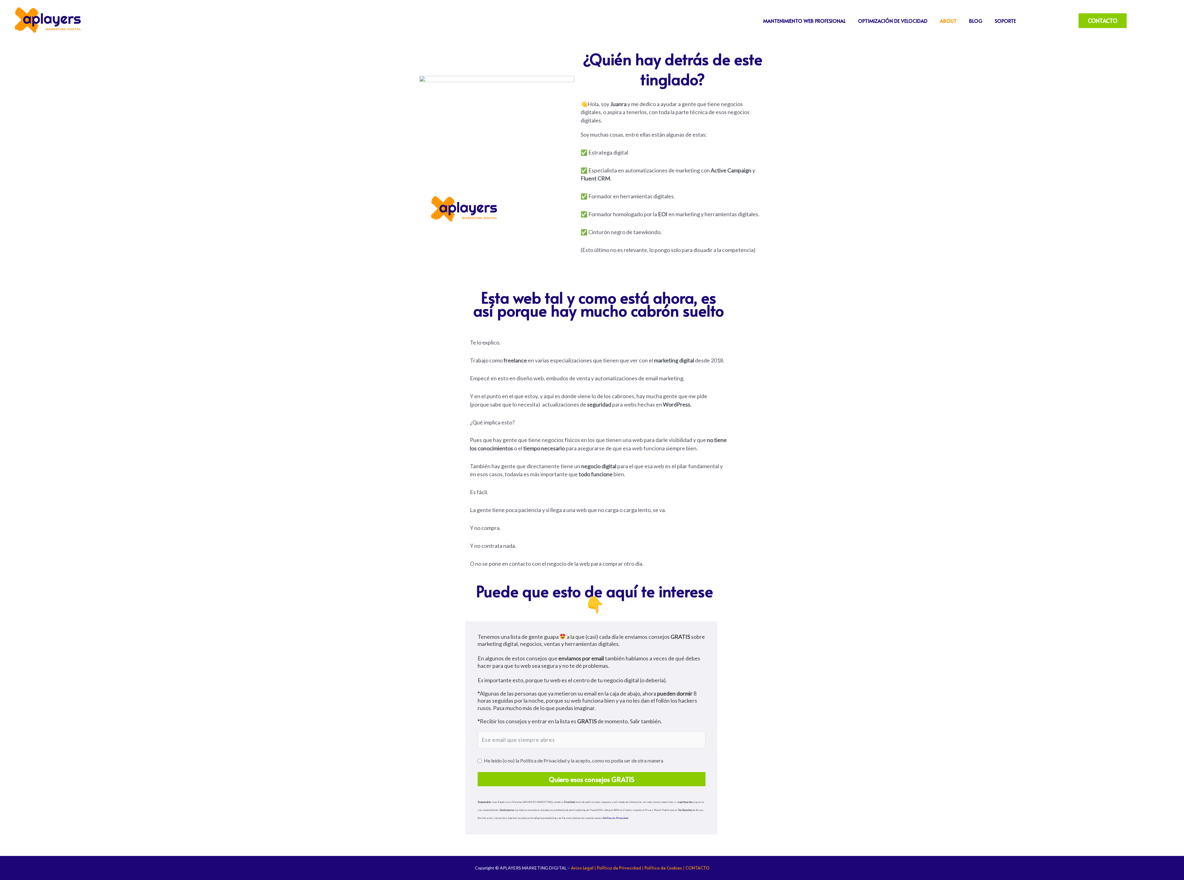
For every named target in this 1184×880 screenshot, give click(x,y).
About (948, 20)
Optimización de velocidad (892, 20)
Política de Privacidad (615, 818)
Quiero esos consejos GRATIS (591, 779)
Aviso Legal (582, 868)
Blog (975, 20)
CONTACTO (697, 868)
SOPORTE (1005, 20)
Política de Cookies (663, 868)
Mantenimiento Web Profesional (804, 20)
